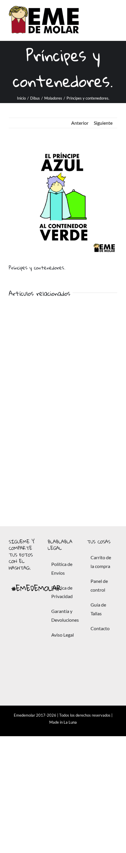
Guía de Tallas (98, 609)
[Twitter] (17, 643)
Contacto (100, 628)
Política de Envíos (61, 568)
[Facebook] (17, 619)
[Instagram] (17, 668)
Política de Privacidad (62, 592)
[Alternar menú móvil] (115, 21)
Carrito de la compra (101, 562)
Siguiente (103, 123)
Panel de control (99, 585)
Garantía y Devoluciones (63, 615)
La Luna (70, 722)
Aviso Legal (62, 634)
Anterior (79, 123)
